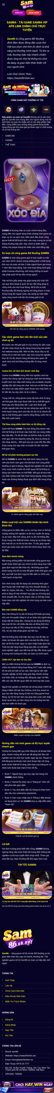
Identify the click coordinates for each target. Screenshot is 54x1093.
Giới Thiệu (10, 980)
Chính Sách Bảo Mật (14, 991)
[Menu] (3, 4)
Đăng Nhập (10, 1025)
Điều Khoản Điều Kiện (15, 996)
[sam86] (27, 4)
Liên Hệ (8, 985)
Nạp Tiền (9, 1030)
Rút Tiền (9, 1035)
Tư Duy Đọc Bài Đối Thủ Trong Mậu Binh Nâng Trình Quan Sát (25, 901)
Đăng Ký (9, 1019)
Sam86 (11, 38)
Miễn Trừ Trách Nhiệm (15, 1001)
